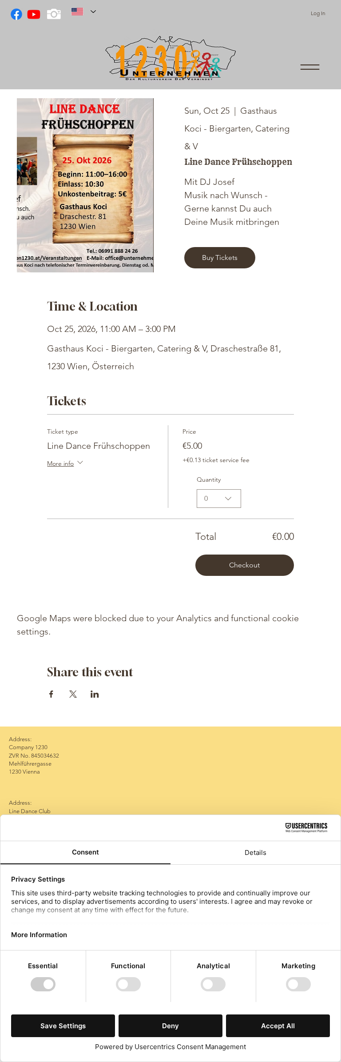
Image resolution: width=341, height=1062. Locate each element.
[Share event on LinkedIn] (95, 694)
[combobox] (219, 498)
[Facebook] (16, 14)
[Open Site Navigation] (310, 67)
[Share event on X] (73, 694)
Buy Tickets (220, 257)
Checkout (244, 565)
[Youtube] (33, 14)
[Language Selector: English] (83, 11)
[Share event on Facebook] (51, 694)
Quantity (209, 479)
